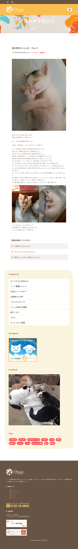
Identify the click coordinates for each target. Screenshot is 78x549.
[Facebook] (7, 2)
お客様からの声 (16, 297)
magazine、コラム (33, 439)
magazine (22, 439)
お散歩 (58, 439)
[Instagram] (12, 2)
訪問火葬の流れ (15, 491)
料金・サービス (15, 493)
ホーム (13, 490)
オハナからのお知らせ (19, 281)
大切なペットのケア (18, 291)
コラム (13, 317)
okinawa (44, 439)
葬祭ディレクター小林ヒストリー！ (27, 257)
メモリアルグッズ (17, 302)
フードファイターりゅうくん (24, 251)
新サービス (15, 312)
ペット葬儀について (18, 286)
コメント (20, 443)
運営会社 (13, 495)
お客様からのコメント (22, 246)
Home (33, 29)
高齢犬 (52, 443)
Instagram (13, 439)
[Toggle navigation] (70, 9)
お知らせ (12, 443)
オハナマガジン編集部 (37, 52)
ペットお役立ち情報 (18, 307)
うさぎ (52, 439)
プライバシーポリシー (17, 498)
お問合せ (13, 496)
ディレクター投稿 (17, 323)
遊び (46, 443)
